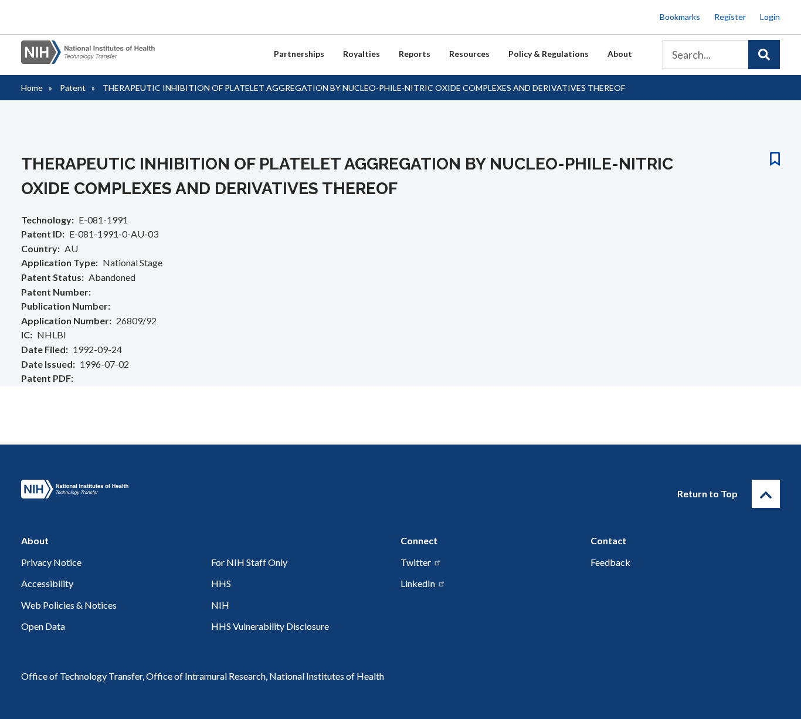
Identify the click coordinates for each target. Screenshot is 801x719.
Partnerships (299, 54)
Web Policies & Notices (69, 605)
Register (730, 17)
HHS (221, 583)
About (619, 54)
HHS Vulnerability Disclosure (270, 626)
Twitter (415, 562)
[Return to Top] (766, 494)
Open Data (43, 626)
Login (770, 17)
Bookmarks (680, 17)
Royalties (361, 54)
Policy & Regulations (548, 54)
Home (32, 88)
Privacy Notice (51, 562)
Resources (469, 54)
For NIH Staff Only (249, 562)
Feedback (610, 562)
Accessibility (47, 583)
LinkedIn (417, 583)
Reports (414, 54)
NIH (220, 605)
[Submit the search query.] (764, 54)
